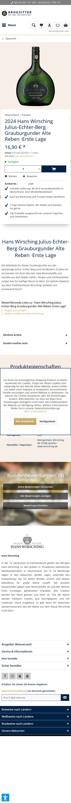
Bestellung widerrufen (59, 31)
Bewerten (31, 176)
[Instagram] (12, 676)
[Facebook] (5, 676)
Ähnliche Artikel (12, 334)
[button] (5, 797)
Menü (12, 25)
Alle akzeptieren (25, 421)
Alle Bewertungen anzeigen (35, 495)
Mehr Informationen (35, 411)
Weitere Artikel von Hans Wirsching (23, 313)
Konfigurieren (47, 421)
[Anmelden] (57, 25)
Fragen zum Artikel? (15, 310)
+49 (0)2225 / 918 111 (49, 2)
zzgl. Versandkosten (24, 156)
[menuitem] (9, 25)
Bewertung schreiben (36, 505)
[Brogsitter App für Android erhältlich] (27, 676)
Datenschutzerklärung (14, 690)
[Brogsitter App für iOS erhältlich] (20, 676)
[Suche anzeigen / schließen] (33, 25)
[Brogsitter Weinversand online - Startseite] (16, 13)
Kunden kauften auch (15, 343)
